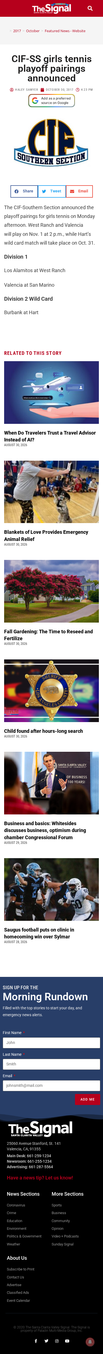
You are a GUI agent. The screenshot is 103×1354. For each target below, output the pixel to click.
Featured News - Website (65, 30)
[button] (13, 8)
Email (8, 1076)
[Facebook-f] (36, 1341)
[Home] (6, 30)
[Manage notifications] (90, 1342)
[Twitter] (46, 1341)
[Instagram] (57, 1341)
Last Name (12, 1054)
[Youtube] (67, 1341)
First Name (12, 1032)
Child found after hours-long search (44, 731)
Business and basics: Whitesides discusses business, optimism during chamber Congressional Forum (45, 830)
